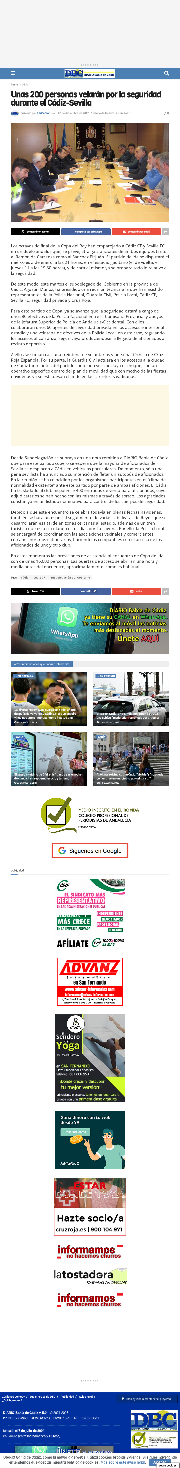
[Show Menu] (13, 73)
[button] (147, 1399)
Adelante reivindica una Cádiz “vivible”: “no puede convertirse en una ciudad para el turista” (130, 776)
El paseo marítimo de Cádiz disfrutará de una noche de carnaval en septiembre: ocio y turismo (48, 776)
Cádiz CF (39, 577)
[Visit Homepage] (90, 73)
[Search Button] (166, 73)
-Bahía (18, 736)
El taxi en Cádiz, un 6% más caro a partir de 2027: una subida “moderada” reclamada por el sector (128, 716)
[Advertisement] (90, 30)
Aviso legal (86, 1397)
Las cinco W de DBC (43, 1397)
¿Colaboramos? (12, 1400)
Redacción (43, 113)
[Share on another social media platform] (165, 231)
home (14, 84)
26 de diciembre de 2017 (73, 113)
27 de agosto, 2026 (109, 722)
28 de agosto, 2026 (26, 722)
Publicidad (67, 1397)
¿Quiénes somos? (13, 1397)
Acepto (160, 1462)
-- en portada (23, 676)
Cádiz (25, 84)
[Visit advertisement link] (90, 628)
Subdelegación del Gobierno (70, 577)
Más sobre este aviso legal (123, 1462)
